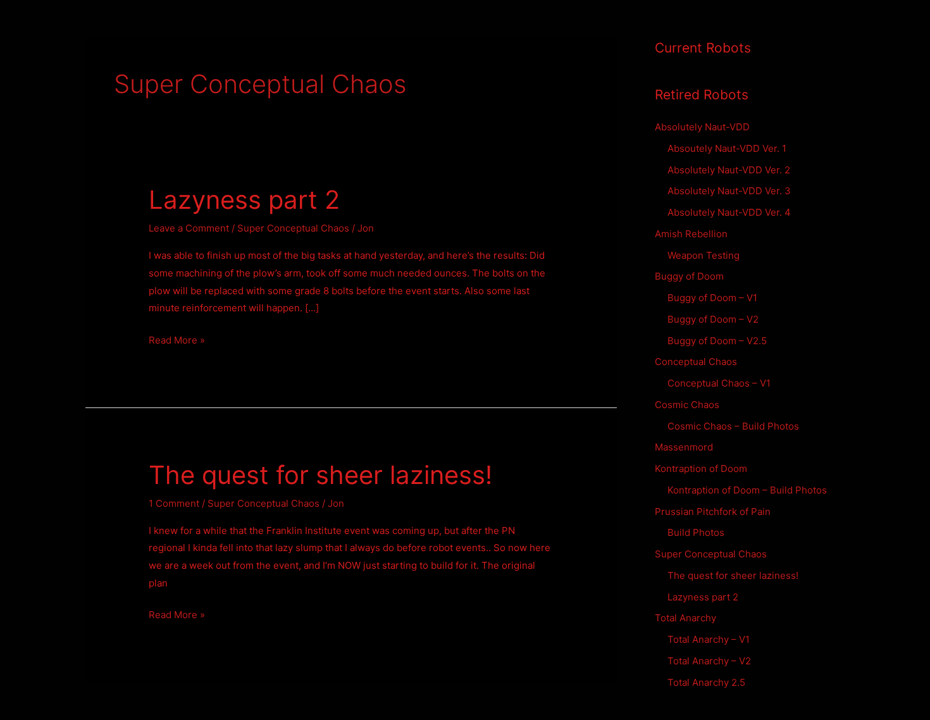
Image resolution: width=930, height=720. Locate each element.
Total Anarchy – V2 (709, 661)
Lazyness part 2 (244, 199)
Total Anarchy (685, 618)
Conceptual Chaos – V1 (719, 383)
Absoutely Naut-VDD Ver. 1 (726, 148)
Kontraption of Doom (701, 468)
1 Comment (174, 503)
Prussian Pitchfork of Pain (713, 512)
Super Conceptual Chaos (293, 228)
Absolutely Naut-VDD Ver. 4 (729, 212)
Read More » (177, 341)
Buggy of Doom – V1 (712, 298)
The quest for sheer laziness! (320, 474)
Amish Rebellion (691, 234)
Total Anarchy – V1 (708, 639)
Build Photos (695, 532)
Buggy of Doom (689, 276)
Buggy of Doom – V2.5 (717, 341)
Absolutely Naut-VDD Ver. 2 (728, 170)
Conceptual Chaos (696, 362)
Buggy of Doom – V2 (713, 319)
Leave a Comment (189, 228)
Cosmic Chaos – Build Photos (733, 426)
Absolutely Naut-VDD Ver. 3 (729, 191)
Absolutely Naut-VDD (702, 127)
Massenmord (684, 447)
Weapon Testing (703, 255)
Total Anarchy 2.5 (706, 682)
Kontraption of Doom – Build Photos (747, 490)
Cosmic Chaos (687, 405)
